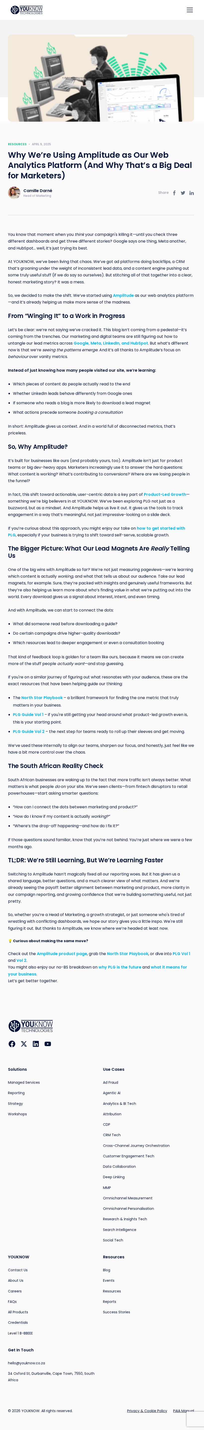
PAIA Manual (183, 1410)
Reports (109, 1301)
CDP (106, 1124)
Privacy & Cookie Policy (147, 1410)
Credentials (18, 1322)
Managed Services (24, 1082)
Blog (106, 1270)
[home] (29, 10)
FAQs (12, 1301)
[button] (189, 10)
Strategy (15, 1103)
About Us (15, 1280)
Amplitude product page (61, 954)
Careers (15, 1291)
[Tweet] (183, 193)
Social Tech (113, 1240)
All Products (18, 1312)
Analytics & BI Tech (119, 1103)
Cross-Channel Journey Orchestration (136, 1145)
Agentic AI (111, 1092)
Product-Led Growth (164, 494)
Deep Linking (114, 1177)
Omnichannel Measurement (128, 1198)
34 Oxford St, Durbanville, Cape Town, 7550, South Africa (51, 1376)
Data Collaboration (119, 1166)
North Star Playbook (127, 954)
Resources (17, 144)
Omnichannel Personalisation (128, 1208)
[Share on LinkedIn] (191, 193)
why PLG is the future (119, 967)
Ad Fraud (110, 1082)
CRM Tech (112, 1134)
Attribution (112, 1114)
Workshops (17, 1114)
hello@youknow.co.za (26, 1363)
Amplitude (123, 295)
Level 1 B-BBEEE (20, 1333)
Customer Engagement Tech (128, 1156)
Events (108, 1280)
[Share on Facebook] (174, 193)
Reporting (16, 1092)
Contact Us (18, 1270)
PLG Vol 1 (181, 954)
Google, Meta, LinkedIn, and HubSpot (110, 343)
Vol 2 (20, 960)
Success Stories (116, 1312)
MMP (107, 1187)
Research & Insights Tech (125, 1219)
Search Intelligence (119, 1229)
